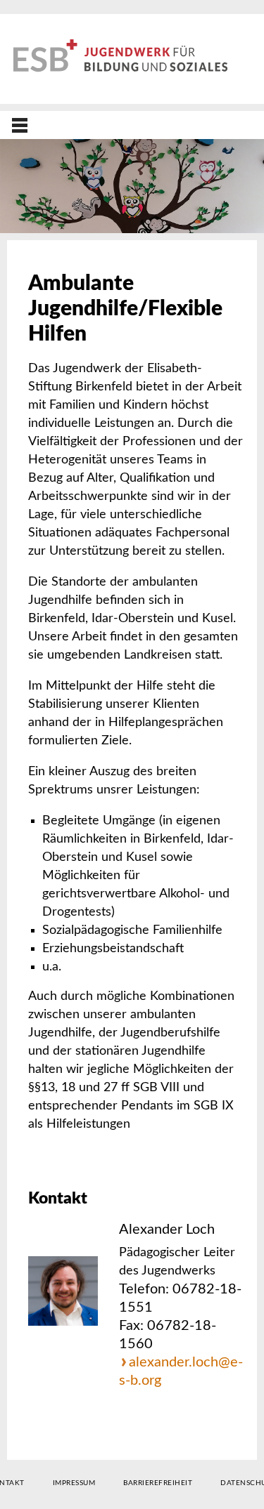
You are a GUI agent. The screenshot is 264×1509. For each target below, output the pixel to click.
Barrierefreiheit (157, 1483)
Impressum (74, 1483)
